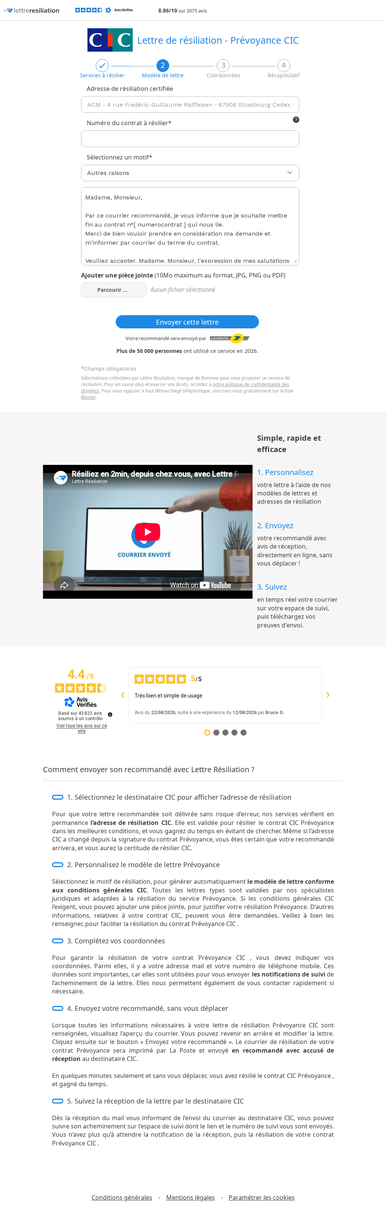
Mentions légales (190, 1197)
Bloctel (88, 397)
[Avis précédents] (122, 695)
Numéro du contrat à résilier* (129, 123)
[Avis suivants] (328, 695)
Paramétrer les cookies (262, 1197)
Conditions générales (122, 1197)
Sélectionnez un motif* (119, 157)
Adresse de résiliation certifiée (130, 88)
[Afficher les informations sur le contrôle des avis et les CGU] (110, 714)
